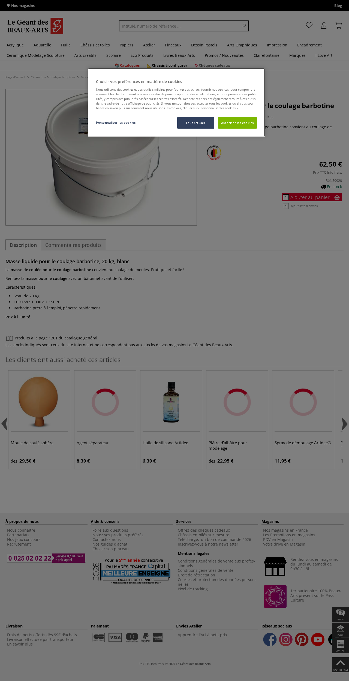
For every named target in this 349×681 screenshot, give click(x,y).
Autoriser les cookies (237, 123)
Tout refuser (195, 123)
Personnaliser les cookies (116, 122)
